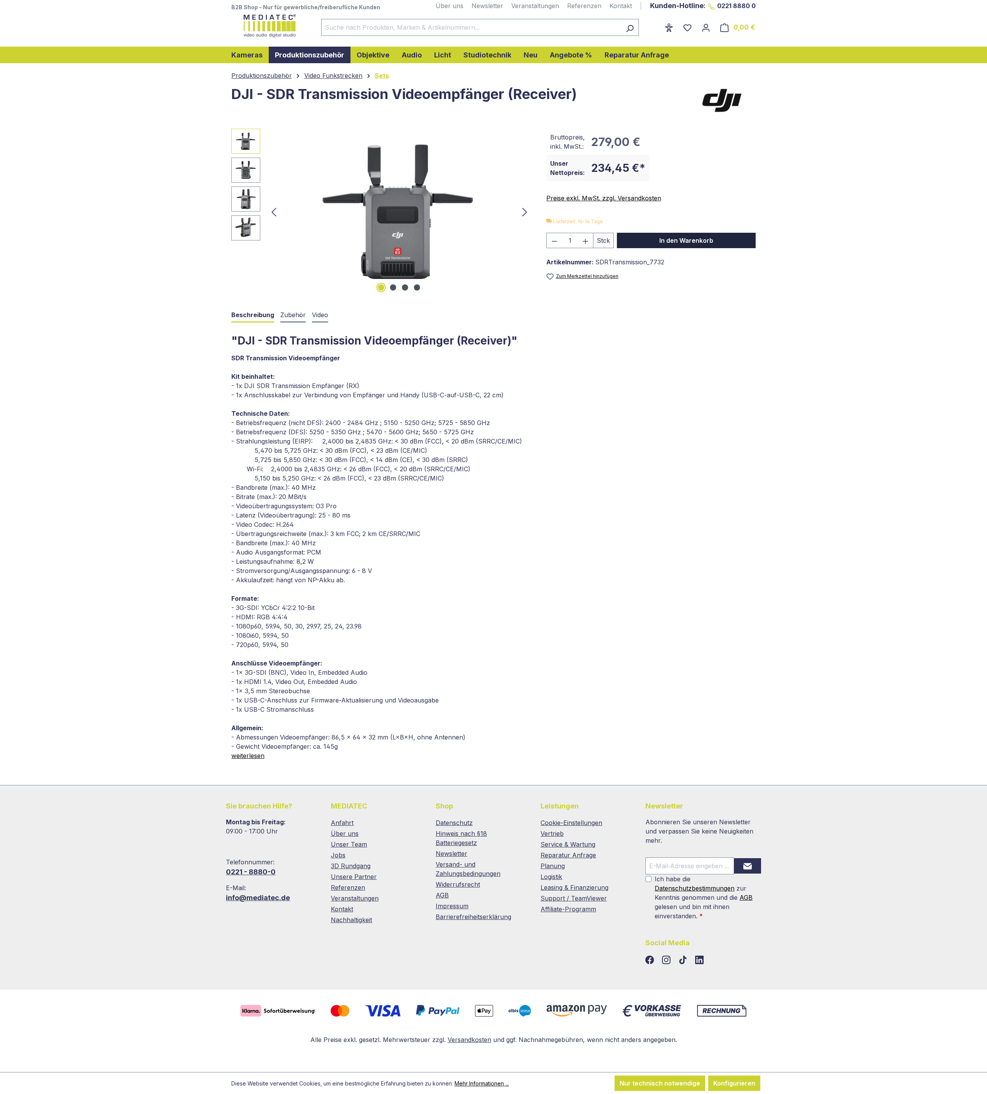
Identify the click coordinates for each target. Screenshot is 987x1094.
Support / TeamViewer (574, 898)
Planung (553, 866)
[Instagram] (667, 960)
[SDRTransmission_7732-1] (399, 211)
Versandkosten (469, 1040)
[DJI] (723, 99)
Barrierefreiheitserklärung (473, 917)
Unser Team (349, 844)
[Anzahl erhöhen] (586, 240)
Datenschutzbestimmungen (694, 888)
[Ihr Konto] (706, 27)
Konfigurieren (734, 1083)
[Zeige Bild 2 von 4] (393, 287)
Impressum (452, 906)
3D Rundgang (351, 866)
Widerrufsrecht (458, 884)
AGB (442, 895)
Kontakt (621, 6)
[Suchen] (630, 27)
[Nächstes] (525, 211)
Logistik (551, 877)
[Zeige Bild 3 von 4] (405, 287)
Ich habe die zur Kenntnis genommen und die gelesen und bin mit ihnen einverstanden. (704, 897)
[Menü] (655, 25)
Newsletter (487, 6)
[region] (381, 211)
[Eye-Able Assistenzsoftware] (669, 27)
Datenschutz (454, 823)
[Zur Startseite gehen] (268, 25)
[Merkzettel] (687, 27)
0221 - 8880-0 (251, 872)
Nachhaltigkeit (351, 920)
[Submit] (747, 866)
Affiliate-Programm (568, 909)
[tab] (252, 315)
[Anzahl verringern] (554, 240)
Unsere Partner (354, 877)
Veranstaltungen (535, 6)
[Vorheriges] (274, 211)
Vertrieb (552, 833)
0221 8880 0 (736, 6)
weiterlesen (247, 756)
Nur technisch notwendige (660, 1083)
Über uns (449, 6)
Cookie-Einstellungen (571, 823)
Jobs (338, 855)
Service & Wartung (568, 844)
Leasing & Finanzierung (574, 887)
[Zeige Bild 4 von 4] (417, 287)
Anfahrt (342, 823)
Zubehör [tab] (293, 315)
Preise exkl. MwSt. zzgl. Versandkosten (603, 198)
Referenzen (584, 6)
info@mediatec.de (258, 898)
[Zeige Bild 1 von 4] (381, 287)
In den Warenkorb (686, 240)
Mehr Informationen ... (482, 1083)
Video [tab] (320, 315)
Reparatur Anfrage (568, 855)
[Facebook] (650, 960)
